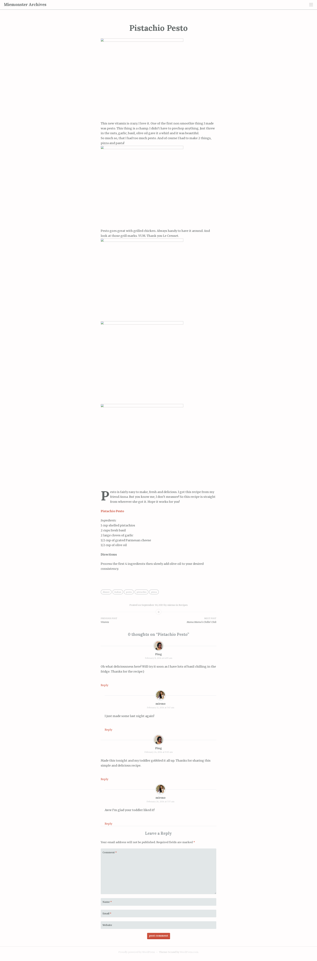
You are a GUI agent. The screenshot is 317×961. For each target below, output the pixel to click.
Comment (110, 852)
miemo (171, 605)
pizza (154, 592)
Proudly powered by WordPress (136, 952)
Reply (104, 685)
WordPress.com (189, 952)
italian (117, 592)
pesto (129, 592)
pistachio (141, 592)
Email (107, 913)
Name (107, 901)
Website (107, 925)
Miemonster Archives (25, 4)
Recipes (183, 605)
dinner (106, 592)
